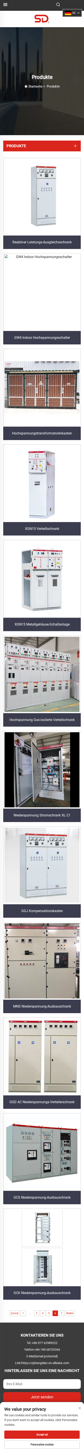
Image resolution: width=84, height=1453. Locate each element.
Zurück (15, 1313)
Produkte (53, 86)
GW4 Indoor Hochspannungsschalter (42, 338)
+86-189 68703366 (47, 1349)
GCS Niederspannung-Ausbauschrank (42, 1197)
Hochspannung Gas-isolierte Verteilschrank (42, 720)
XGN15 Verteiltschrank (42, 529)
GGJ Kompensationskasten (42, 911)
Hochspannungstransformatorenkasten (42, 433)
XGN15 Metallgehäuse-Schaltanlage (42, 624)
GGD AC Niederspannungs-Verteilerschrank (42, 1102)
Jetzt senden (42, 1397)
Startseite (35, 86)
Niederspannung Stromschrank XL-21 (42, 815)
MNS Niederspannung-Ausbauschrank (42, 1006)
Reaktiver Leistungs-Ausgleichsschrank (42, 242)
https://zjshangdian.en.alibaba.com (45, 1363)
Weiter (69, 1313)
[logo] (42, 19)
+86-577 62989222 (45, 1343)
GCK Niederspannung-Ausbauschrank (42, 1293)
